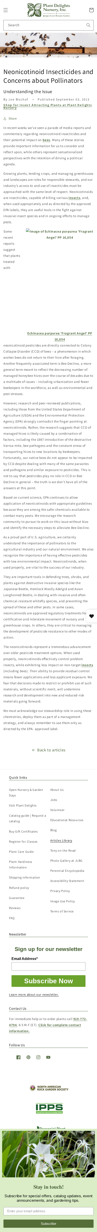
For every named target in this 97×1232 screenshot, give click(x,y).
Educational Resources (67, 820)
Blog (53, 830)
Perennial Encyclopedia (67, 871)
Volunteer (57, 810)
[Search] (88, 25)
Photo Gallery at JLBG (66, 861)
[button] (6, 10)
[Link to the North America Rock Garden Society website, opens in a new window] (48, 1090)
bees (46, 140)
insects (74, 198)
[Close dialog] (93, 1132)
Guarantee (16, 898)
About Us (57, 790)
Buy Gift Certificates (23, 831)
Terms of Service (62, 911)
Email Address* (25, 959)
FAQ (12, 918)
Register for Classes (23, 842)
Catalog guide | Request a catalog (27, 818)
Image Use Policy (62, 901)
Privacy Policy (60, 891)
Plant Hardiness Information (20, 864)
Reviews (15, 908)
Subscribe (48, 1223)
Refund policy (19, 888)
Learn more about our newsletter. (34, 994)
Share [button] (13, 118)
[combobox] (48, 25)
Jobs (53, 800)
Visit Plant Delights (23, 805)
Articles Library (61, 840)
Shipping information (24, 877)
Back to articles (51, 749)
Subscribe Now (48, 981)
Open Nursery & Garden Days (26, 792)
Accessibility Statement (67, 881)
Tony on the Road (63, 850)
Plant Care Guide (21, 852)
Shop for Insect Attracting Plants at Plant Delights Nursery (47, 106)
